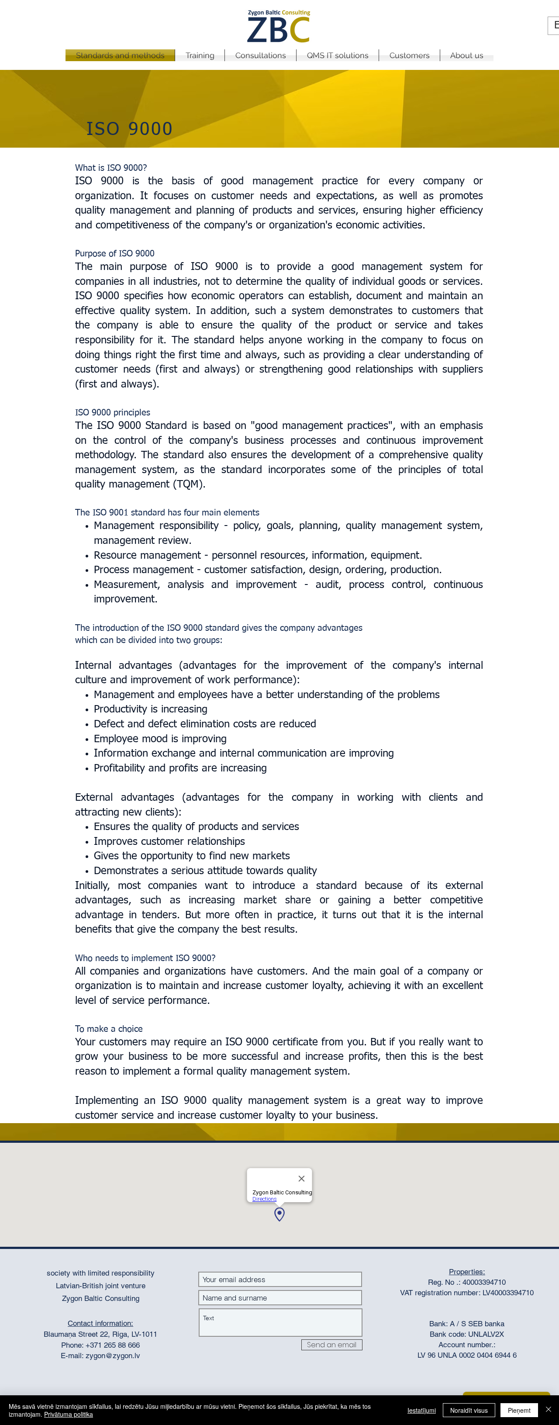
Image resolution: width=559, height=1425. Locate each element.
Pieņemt (519, 1410)
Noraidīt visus (469, 1410)
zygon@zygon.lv (113, 1355)
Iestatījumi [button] (421, 1410)
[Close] (548, 1410)
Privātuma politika (68, 1414)
